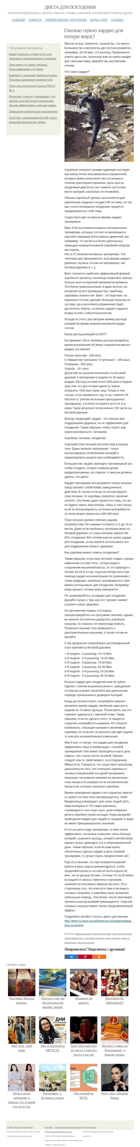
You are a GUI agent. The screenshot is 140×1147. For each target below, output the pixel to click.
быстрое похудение (102, 933)
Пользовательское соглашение (68, 1127)
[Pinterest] (85, 957)
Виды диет (99, 19)
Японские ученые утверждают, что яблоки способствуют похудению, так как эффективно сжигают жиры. (33, 101)
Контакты (49, 1127)
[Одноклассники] (99, 957)
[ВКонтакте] (71, 957)
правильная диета (83, 933)
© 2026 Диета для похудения (20, 1127)
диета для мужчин (85, 942)
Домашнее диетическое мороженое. (33, 111)
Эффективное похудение (66, 19)
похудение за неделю (95, 938)
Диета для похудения (70, 7)
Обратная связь (89, 1127)
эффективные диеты (74, 938)
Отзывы (117, 19)
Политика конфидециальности (58, 1131)
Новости (35, 19)
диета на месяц (113, 938)
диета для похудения (122, 933)
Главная (18, 19)
